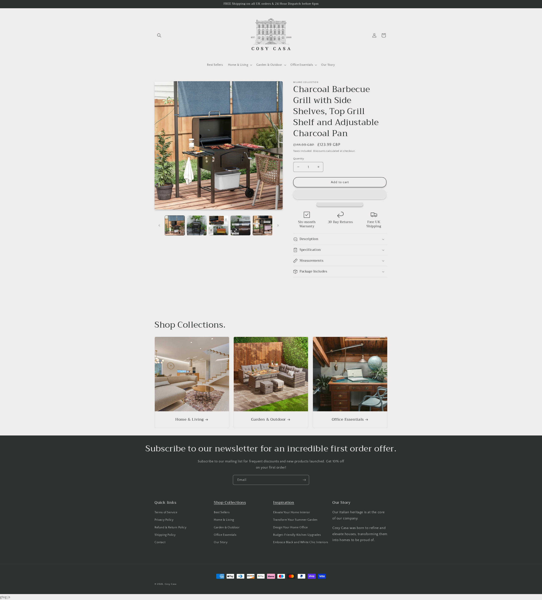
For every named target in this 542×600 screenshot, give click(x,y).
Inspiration (283, 502)
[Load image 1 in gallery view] (175, 225)
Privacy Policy (164, 520)
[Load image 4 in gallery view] (240, 225)
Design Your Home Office (290, 527)
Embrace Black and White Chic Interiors (300, 542)
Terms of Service (166, 512)
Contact (160, 542)
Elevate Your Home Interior (291, 512)
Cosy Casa (170, 584)
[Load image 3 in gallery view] (218, 225)
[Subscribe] (304, 480)
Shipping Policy (165, 535)
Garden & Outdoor (268, 419)
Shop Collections (230, 502)
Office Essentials (348, 419)
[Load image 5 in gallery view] (262, 225)
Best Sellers (222, 512)
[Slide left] (159, 225)
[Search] (159, 35)
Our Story (220, 542)
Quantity (298, 158)
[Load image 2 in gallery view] (196, 225)
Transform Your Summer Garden (295, 520)
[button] (339, 194)
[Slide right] (278, 225)
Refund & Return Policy (170, 527)
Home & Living (189, 419)
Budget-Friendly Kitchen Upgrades (297, 535)
